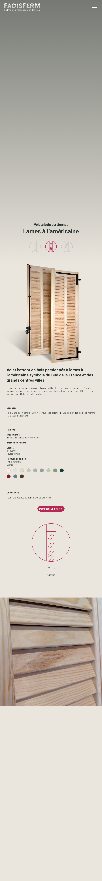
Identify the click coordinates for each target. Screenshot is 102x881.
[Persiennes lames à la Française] (35, 251)
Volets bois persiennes (51, 225)
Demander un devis (49, 508)
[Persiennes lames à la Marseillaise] (67, 251)
